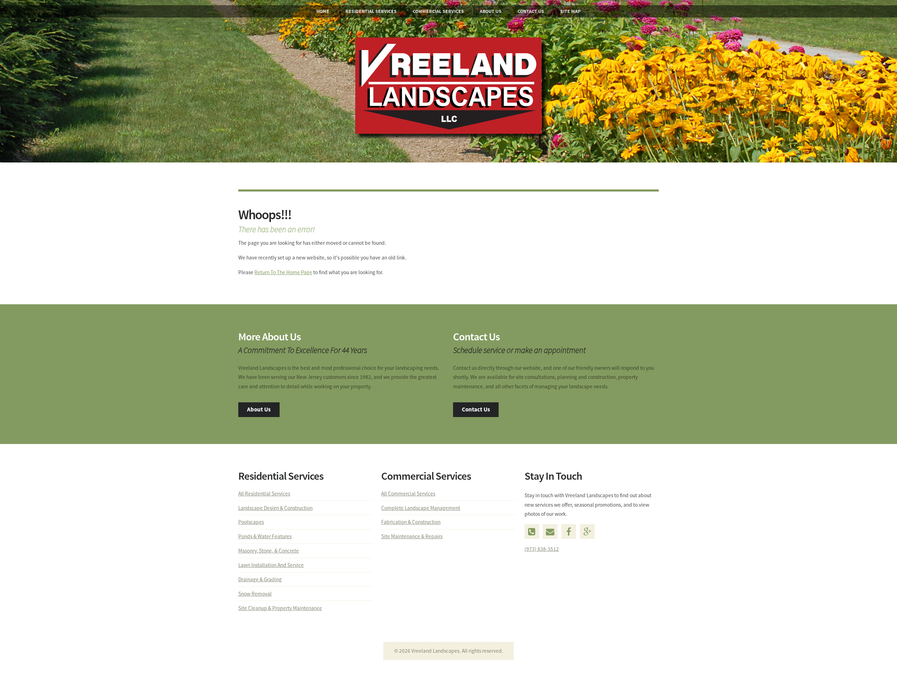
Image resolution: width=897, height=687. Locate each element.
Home (322, 11)
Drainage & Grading (260, 579)
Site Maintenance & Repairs (412, 536)
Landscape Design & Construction (275, 508)
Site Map (570, 11)
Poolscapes (251, 522)
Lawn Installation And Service (271, 565)
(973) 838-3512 (542, 549)
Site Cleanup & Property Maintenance (280, 608)
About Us (490, 11)
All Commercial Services (408, 493)
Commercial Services (438, 11)
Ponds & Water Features (265, 536)
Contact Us (531, 11)
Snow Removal (255, 593)
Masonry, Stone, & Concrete (268, 550)
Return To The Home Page (283, 272)
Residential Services (371, 11)
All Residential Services (264, 493)
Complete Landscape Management (420, 508)
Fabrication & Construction (410, 522)
